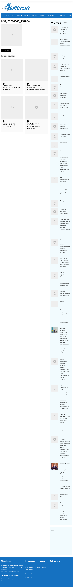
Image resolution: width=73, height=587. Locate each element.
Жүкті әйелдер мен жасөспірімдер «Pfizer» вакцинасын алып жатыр (36, 87)
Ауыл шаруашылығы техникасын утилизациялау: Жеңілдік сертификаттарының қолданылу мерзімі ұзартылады (65, 511)
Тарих (42, 15)
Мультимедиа (50, 15)
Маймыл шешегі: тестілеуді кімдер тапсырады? (9, 124)
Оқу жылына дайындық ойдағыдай (63, 95)
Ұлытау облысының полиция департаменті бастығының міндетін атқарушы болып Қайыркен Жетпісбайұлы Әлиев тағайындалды (64, 312)
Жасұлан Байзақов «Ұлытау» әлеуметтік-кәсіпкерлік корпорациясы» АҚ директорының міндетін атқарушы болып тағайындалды (65, 472)
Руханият (35, 15)
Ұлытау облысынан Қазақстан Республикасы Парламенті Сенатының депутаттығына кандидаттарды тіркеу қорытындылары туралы (64, 161)
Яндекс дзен (28, 577)
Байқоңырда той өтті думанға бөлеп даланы (64, 105)
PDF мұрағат (61, 15)
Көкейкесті (26, 15)
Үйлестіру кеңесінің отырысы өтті (64, 126)
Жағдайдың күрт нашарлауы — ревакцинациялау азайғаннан (33, 125)
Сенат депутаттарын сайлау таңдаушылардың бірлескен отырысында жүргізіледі (65, 246)
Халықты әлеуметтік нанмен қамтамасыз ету (65, 293)
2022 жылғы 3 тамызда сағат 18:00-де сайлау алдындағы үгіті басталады (64, 262)
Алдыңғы (6, 50)
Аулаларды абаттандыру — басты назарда (64, 211)
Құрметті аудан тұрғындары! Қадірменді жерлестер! (11, 87)
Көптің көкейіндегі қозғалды (63, 116)
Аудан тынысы (17, 15)
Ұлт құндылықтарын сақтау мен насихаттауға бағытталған (64, 186)
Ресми (7, 15)
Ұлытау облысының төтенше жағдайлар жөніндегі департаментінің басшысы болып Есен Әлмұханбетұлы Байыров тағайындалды (64, 369)
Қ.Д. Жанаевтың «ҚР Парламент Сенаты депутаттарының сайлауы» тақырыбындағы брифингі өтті (64, 279)
